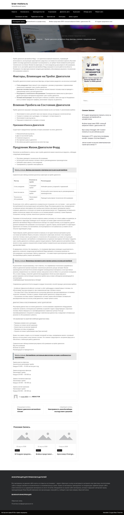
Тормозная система (37, 17)
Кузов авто (76, 12)
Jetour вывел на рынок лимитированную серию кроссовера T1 (96, 144)
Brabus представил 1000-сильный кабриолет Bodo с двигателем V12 (64, 21)
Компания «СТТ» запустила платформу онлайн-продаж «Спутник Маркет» (95, 137)
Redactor (36, 397)
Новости (14, 12)
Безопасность (25, 12)
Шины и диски (73, 17)
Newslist (106, 512)
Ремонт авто (99, 12)
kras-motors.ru (20, 3)
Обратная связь (17, 501)
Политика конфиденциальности (22, 504)
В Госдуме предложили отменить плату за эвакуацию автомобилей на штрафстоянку (96, 117)
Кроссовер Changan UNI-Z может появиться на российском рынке (93, 131)
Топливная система (21, 17)
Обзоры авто (88, 12)
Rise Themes (118, 512)
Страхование (52, 12)
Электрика (62, 17)
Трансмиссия (51, 17)
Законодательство (38, 12)
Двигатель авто (65, 12)
